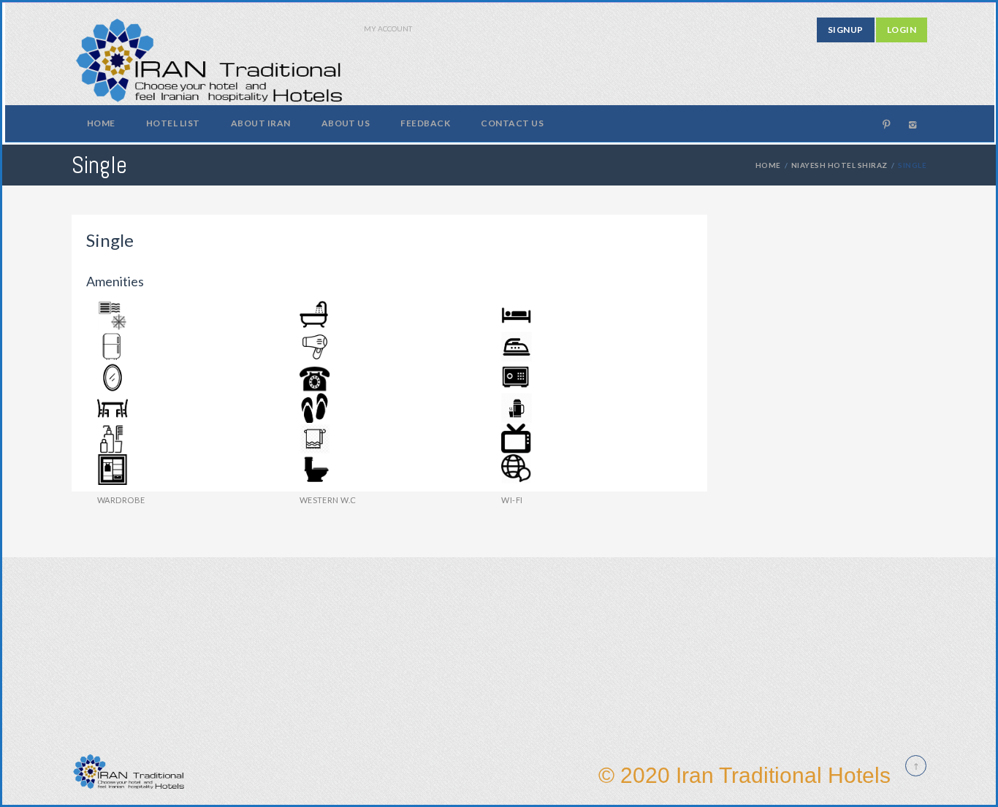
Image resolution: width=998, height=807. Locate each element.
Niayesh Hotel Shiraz (839, 165)
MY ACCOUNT (388, 28)
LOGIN (901, 29)
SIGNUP (846, 29)
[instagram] (912, 124)
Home (101, 123)
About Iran (261, 123)
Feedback (425, 123)
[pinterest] (886, 124)
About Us (345, 123)
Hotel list (173, 123)
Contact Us (512, 123)
